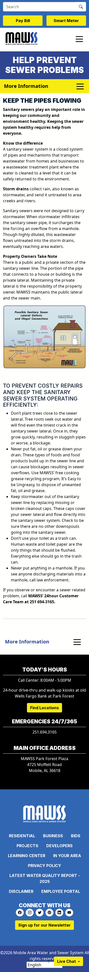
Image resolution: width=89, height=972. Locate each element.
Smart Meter (66, 20)
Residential (22, 835)
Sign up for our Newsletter (44, 925)
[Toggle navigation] (79, 38)
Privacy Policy (44, 865)
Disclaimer (21, 891)
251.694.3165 (44, 732)
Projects (27, 845)
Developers (59, 845)
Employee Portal (60, 891)
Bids (75, 835)
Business (53, 835)
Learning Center (26, 855)
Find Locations (44, 707)
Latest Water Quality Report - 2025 (44, 878)
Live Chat (67, 961)
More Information (27, 641)
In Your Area (67, 855)
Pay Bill (23, 20)
